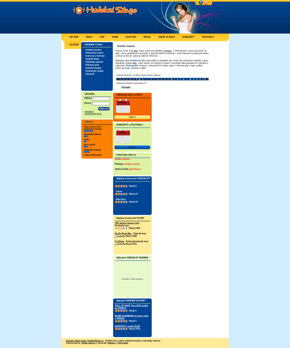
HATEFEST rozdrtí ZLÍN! (127, 326)
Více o (132, 117)
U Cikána (119, 241)
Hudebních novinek (93, 129)
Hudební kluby (92, 59)
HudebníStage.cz (95, 341)
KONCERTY (188, 37)
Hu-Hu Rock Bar (123, 233)
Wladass (112, 343)
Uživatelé (89, 74)
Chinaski (125, 87)
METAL (147, 37)
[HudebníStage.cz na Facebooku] (200, 2)
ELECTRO (131, 37)
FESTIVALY (208, 37)
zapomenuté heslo (93, 114)
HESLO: (88, 103)
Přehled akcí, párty (94, 53)
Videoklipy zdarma (94, 62)
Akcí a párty (89, 144)
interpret (168, 50)
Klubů (86, 139)
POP (102, 37)
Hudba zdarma (122, 159)
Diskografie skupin (94, 71)
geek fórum (135, 169)
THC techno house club (127, 223)
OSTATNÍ (74, 44)
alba (136, 50)
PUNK (115, 37)
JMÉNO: (88, 98)
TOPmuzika (122, 343)
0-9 (204, 79)
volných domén (132, 164)
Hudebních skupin (92, 150)
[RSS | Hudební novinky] (206, 2)
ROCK (89, 37)
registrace (89, 111)
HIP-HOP (74, 37)
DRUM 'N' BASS (167, 37)
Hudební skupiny (93, 68)
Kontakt (70, 341)
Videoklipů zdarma (92, 134)
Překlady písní (92, 65)
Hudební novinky (93, 50)
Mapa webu (80, 341)
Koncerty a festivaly (95, 56)
